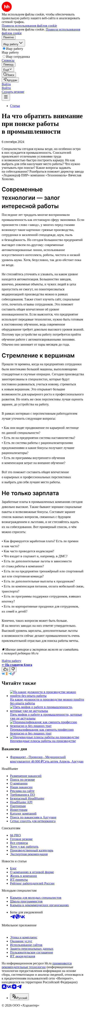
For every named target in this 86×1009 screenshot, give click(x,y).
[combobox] (19, 996)
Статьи (15, 106)
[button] (6, 84)
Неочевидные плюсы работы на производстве (43, 741)
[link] (9, 74)
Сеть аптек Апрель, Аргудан (63, 761)
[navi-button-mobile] (6, 97)
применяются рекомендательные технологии (37, 965)
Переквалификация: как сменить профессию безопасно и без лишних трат (42, 731)
